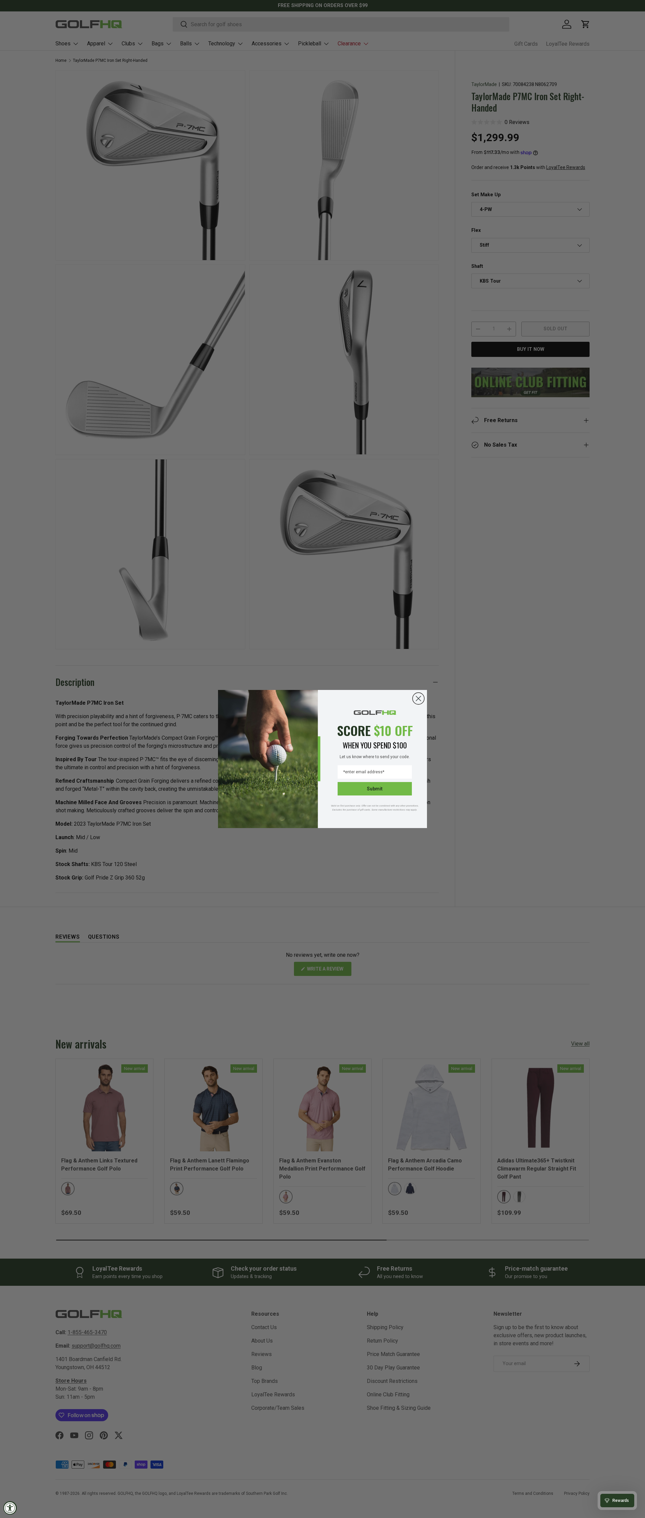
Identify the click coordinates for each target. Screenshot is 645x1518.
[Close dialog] (418, 698)
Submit (375, 788)
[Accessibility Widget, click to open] (10, 1508)
